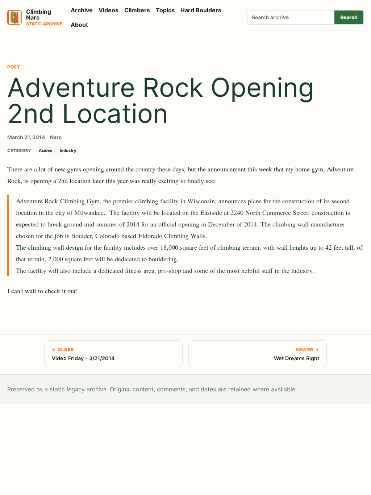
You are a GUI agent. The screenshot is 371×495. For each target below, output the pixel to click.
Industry (68, 150)
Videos (108, 10)
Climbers (137, 10)
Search (349, 17)
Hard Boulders (200, 10)
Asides (45, 150)
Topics (165, 10)
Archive (82, 10)
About (79, 24)
